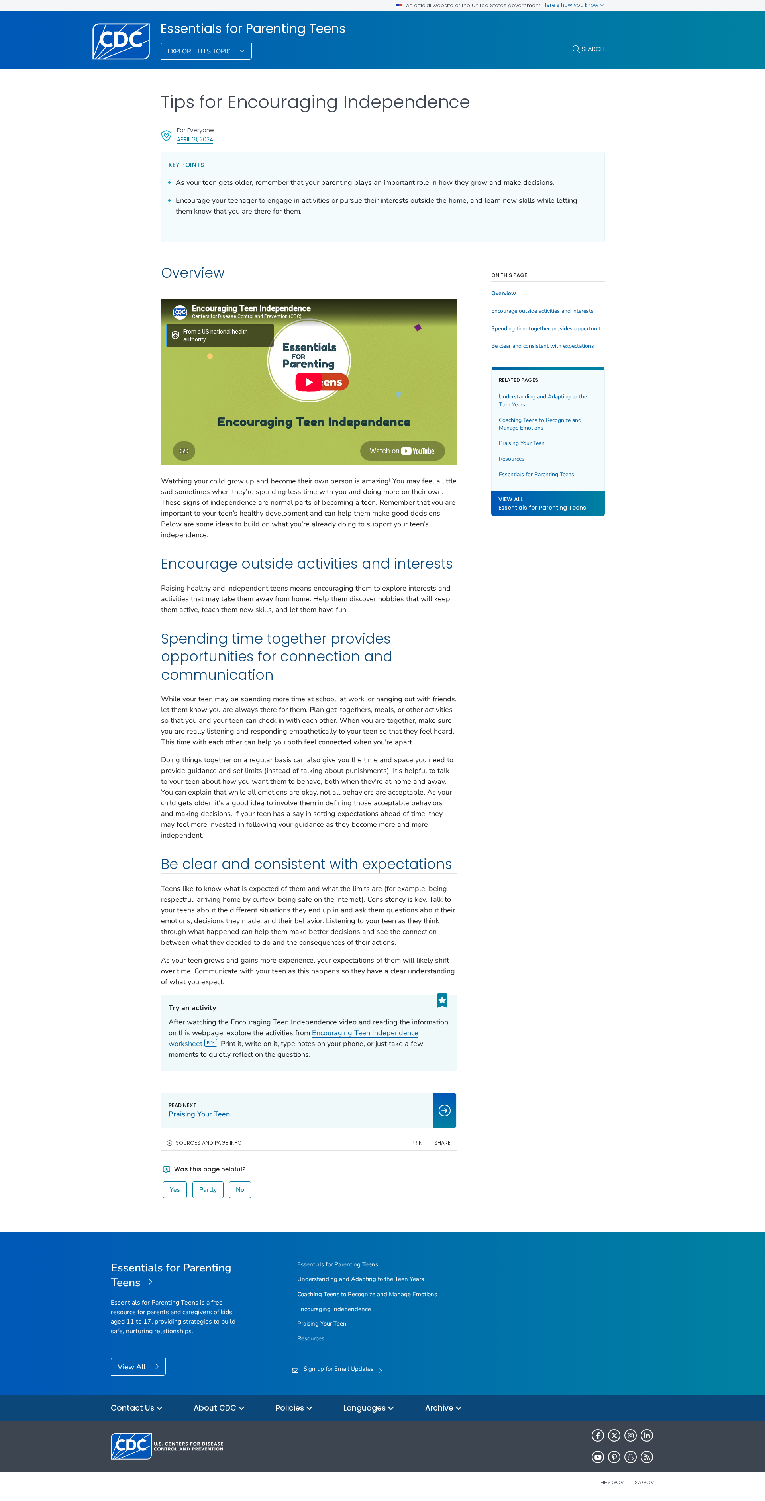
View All (132, 1367)
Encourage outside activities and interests (542, 311)
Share (442, 1143)
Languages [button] (365, 1408)
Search (593, 49)
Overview (503, 293)
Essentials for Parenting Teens (253, 28)
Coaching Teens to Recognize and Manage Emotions (540, 424)
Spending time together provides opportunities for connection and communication (548, 328)
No (240, 1189)
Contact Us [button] (133, 1408)
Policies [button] (291, 1408)
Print (418, 1143)
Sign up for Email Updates (338, 1369)
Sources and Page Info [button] (209, 1143)
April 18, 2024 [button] (195, 139)
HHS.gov (612, 1482)
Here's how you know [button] (571, 5)
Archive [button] (440, 1408)
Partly (208, 1189)
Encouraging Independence (334, 1309)
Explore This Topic (199, 51)
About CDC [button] (216, 1408)
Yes (175, 1189)
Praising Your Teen (522, 443)
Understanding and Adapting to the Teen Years (543, 400)
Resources (511, 459)
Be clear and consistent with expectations (542, 346)
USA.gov (642, 1482)
